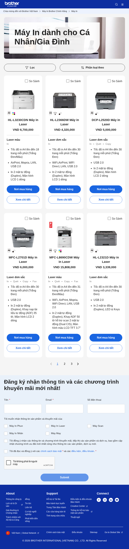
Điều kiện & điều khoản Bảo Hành (81, 500)
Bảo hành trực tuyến (55, 503)
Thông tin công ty (14, 499)
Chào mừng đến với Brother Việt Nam (20, 11)
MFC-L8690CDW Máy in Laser (64, 259)
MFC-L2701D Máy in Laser (23, 259)
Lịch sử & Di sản (11, 504)
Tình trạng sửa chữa (55, 516)
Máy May (56, 433)
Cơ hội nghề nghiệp (30, 513)
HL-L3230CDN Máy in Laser (23, 122)
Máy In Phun (16, 425)
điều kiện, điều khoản (82, 451)
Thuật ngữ (75, 517)
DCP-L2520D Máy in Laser (106, 122)
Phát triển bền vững (31, 520)
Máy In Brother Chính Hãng (54, 11)
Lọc (32, 67)
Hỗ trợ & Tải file (53, 499)
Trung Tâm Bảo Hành (56, 507)
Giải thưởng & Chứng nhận (12, 511)
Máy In (74, 11)
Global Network (29, 533)
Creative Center (78, 506)
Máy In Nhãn (16, 433)
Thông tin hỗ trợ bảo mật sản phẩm (80, 511)
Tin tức (28, 503)
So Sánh (34, 81)
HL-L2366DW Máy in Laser (64, 122)
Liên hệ (28, 507)
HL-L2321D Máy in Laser (106, 259)
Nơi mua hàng (23, 189)
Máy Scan (98, 425)
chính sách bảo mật (51, 451)
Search (116, 4)
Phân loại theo (95, 67)
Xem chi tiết (23, 199)
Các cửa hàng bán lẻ (56, 511)
